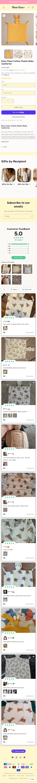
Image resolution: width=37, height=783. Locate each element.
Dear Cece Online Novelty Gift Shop (17, 773)
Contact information (24, 778)
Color (2, 81)
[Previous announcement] (3, 2)
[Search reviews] (4, 289)
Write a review (18, 257)
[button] (4, 7)
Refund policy (11, 775)
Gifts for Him (23, 184)
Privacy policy (20, 775)
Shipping (11, 70)
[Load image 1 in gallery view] (8, 54)
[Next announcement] (34, 2)
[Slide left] (2, 54)
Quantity (3, 97)
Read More (5, 141)
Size (2, 89)
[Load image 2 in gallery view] (18, 54)
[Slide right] (35, 54)
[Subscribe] (31, 216)
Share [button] (5, 147)
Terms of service (30, 775)
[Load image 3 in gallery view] (28, 54)
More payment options (18, 116)
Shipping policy (13, 778)
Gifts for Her (7, 184)
